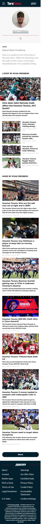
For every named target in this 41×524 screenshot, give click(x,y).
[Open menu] (3, 3)
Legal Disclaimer (9, 491)
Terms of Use (8, 487)
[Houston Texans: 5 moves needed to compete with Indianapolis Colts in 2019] (20, 388)
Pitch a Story (7, 483)
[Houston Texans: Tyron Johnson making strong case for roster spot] (20, 126)
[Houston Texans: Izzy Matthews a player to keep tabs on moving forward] (20, 237)
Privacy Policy (26, 483)
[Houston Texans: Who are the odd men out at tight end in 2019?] (20, 198)
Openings (24, 470)
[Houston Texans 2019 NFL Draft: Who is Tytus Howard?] (20, 314)
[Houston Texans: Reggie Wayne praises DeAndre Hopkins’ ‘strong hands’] (20, 163)
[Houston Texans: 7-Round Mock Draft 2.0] (20, 350)
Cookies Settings (28, 499)
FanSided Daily (27, 478)
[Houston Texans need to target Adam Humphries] (20, 427)
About (4, 470)
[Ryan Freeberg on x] (20, 38)
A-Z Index (6, 499)
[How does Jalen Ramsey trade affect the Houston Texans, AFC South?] (20, 98)
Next (20, 454)
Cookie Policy (26, 487)
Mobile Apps (7, 478)
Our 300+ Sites (27, 474)
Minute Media (15, 504)
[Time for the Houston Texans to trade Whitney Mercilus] (20, 151)
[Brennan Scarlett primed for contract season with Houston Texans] (20, 138)
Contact (5, 474)
